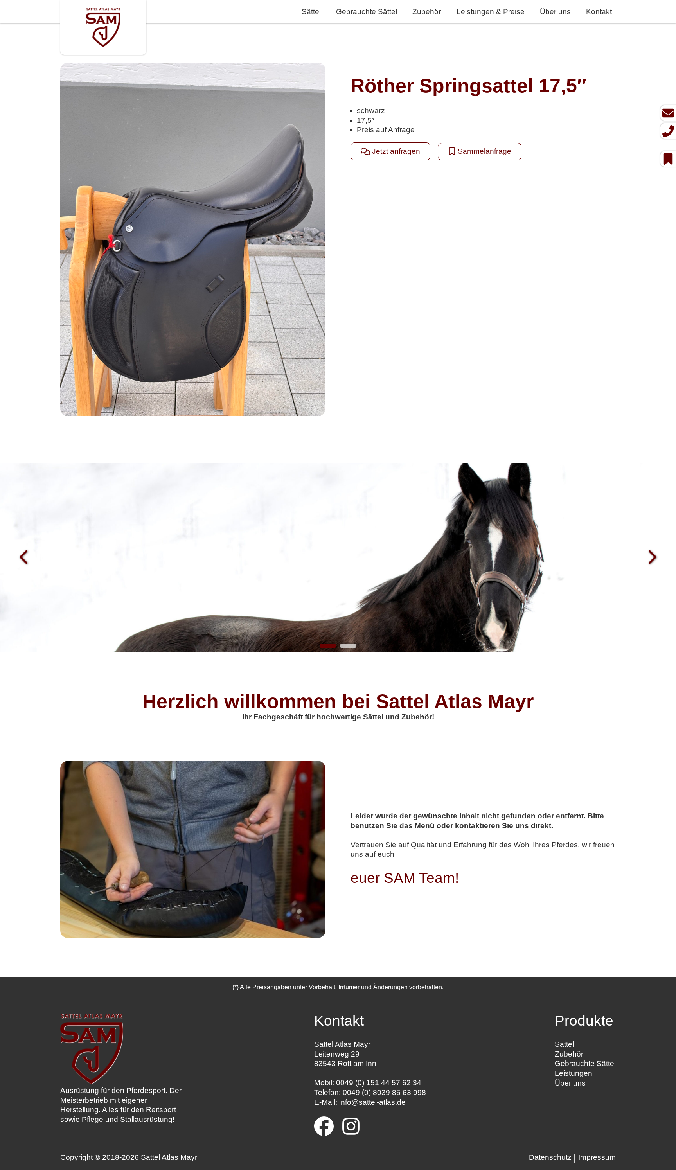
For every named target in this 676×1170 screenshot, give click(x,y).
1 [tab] (328, 646)
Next (651, 558)
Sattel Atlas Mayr (169, 1157)
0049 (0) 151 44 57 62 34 (378, 1082)
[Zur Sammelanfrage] (668, 159)
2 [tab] (348, 646)
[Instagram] (351, 1127)
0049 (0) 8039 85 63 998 (384, 1092)
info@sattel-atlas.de (372, 1102)
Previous (24, 558)
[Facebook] (324, 1127)
